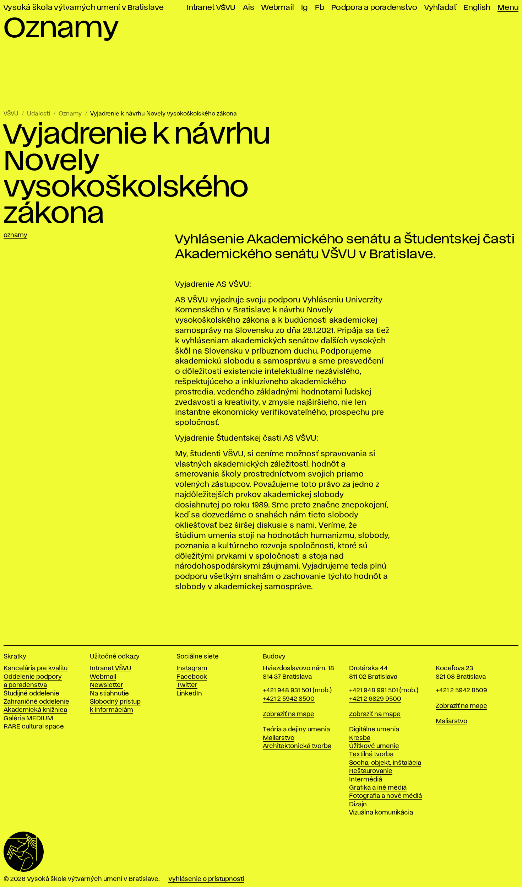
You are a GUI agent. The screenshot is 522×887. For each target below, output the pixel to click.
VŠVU (11, 114)
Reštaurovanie (370, 771)
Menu (507, 7)
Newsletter (106, 685)
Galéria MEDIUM (28, 718)
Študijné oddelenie (31, 694)
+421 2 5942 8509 (461, 690)
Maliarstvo (278, 738)
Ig (304, 7)
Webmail (277, 7)
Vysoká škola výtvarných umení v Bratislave (84, 7)
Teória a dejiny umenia (296, 729)
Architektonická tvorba (297, 746)
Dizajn (358, 804)
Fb (320, 7)
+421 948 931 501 (287, 690)
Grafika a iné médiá (378, 788)
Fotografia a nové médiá (385, 796)
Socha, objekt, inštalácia (385, 763)
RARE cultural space (34, 727)
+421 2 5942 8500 (289, 699)
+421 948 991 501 (373, 690)
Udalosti (38, 114)
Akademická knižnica (35, 710)
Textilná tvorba (371, 754)
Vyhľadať (440, 7)
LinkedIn (189, 694)
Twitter (186, 685)
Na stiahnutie (109, 694)
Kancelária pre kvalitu (35, 668)
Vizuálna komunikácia (381, 813)
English (476, 7)
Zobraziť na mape (288, 714)
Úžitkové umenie (374, 746)
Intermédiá (365, 780)
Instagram (191, 668)
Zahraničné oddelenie (36, 702)
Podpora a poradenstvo (374, 7)
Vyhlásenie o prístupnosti (206, 879)
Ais (249, 7)
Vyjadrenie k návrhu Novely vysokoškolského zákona (163, 114)
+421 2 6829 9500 (375, 699)
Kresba (359, 738)
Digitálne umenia (374, 729)
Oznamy (70, 114)
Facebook (191, 677)
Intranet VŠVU (210, 7)
